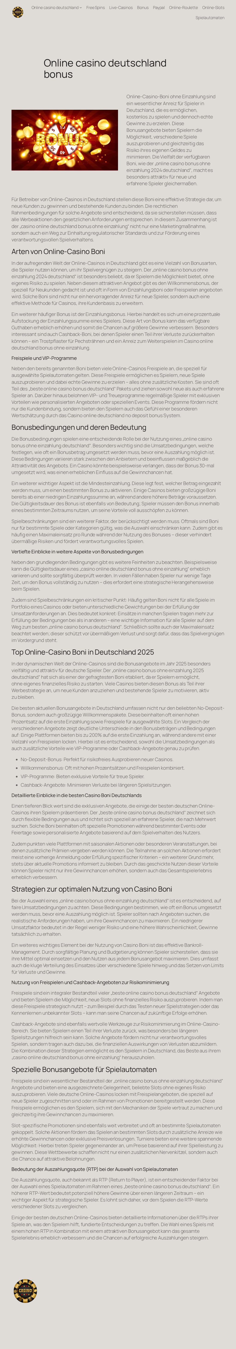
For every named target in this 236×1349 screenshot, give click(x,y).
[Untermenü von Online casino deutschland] (81, 7)
